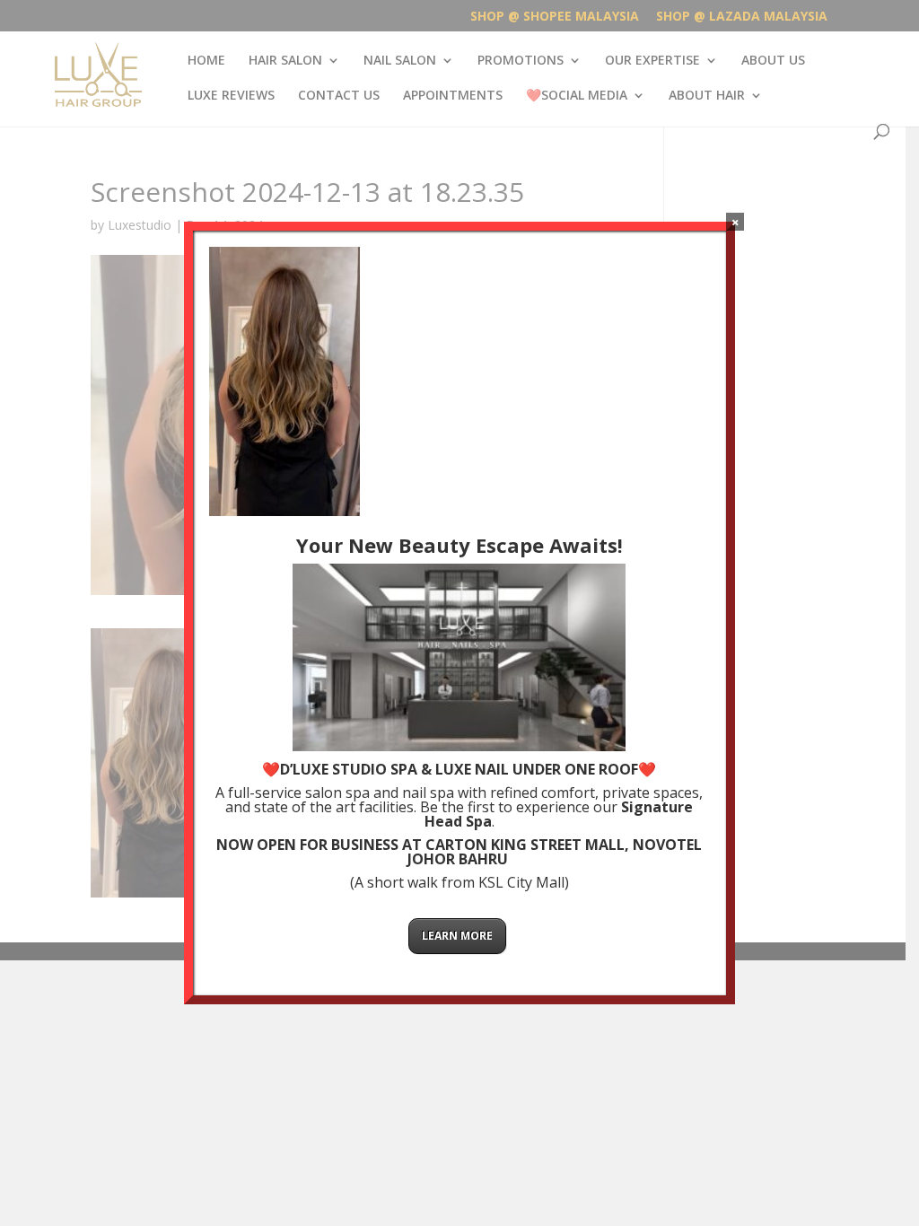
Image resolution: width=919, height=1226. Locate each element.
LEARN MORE (457, 935)
